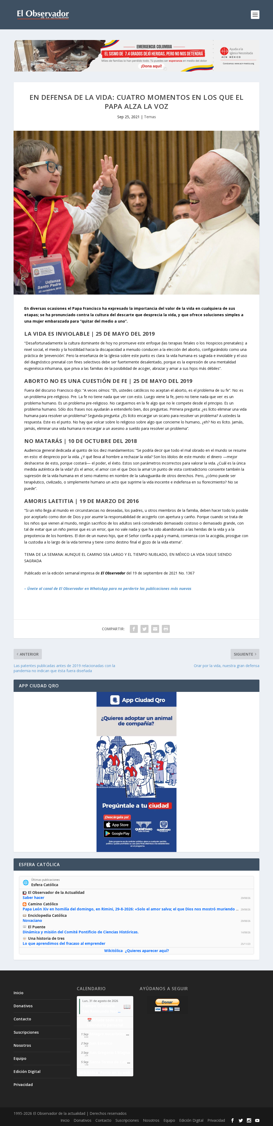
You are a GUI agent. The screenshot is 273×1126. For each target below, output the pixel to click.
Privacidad (23, 1084)
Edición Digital (27, 1071)
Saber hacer (33, 897)
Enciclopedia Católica (47, 915)
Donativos (23, 1005)
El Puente (36, 926)
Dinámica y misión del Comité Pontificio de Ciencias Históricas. (81, 931)
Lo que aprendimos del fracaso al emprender (64, 943)
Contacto (22, 1018)
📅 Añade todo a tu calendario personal (105, 1022)
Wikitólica (113, 950)
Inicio (18, 992)
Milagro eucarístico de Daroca (117, 1033)
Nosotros (22, 1045)
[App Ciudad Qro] (136, 772)
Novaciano (32, 920)
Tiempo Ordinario (98, 1005)
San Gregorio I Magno (110, 1052)
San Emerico (101, 1043)
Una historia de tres (46, 938)
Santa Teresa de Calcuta (111, 1061)
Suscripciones (26, 1032)
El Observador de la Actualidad (56, 892)
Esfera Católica (44, 884)
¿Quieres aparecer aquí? (147, 950)
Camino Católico (43, 903)
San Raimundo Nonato (103, 1011)
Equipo (20, 1058)
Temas (150, 116)
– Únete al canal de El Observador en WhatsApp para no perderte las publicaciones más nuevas (107, 588)
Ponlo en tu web (115, 1072)
